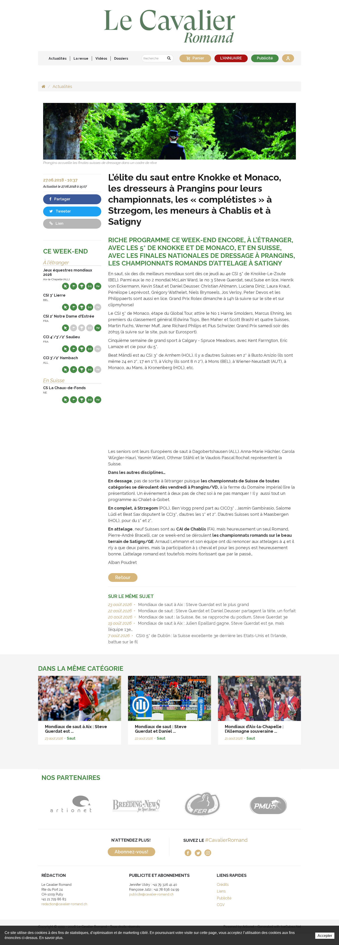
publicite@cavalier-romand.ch (151, 894)
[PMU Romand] (268, 804)
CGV (221, 905)
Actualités (57, 58)
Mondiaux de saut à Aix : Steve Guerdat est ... (76, 729)
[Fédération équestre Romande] (202, 804)
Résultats (81, 286)
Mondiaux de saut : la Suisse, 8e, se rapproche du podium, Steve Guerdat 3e (212, 617)
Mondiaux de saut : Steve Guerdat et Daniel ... (161, 729)
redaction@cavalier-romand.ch (64, 904)
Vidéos (101, 58)
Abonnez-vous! (131, 852)
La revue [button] (81, 58)
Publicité (265, 58)
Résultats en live (89, 286)
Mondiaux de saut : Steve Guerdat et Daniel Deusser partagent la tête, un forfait (216, 610)
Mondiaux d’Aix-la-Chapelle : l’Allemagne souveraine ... (254, 729)
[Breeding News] (136, 804)
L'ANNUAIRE (231, 58)
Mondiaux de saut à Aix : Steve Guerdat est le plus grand (193, 604)
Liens (221, 891)
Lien (59, 223)
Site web (65, 286)
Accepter (325, 936)
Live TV (97, 286)
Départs (73, 286)
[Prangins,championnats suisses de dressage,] (169, 130)
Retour (123, 577)
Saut (71, 738)
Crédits (223, 884)
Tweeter (63, 211)
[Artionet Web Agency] (71, 804)
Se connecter (288, 58)
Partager (61, 199)
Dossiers (121, 58)
